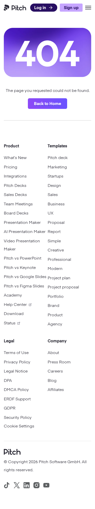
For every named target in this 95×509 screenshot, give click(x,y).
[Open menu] (88, 8)
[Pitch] (12, 451)
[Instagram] (36, 485)
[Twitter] (17, 485)
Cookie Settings (19, 425)
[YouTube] (46, 485)
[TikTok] (7, 485)
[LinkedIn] (27, 485)
